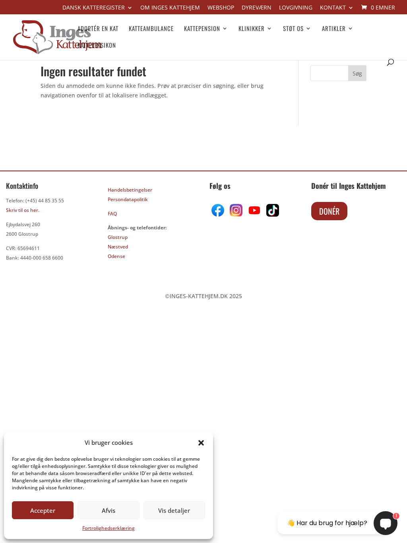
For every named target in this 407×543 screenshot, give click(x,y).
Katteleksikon (97, 45)
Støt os (293, 29)
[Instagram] (236, 214)
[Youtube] (253, 214)
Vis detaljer (174, 510)
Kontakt (333, 8)
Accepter (42, 510)
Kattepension (202, 29)
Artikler (334, 29)
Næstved (118, 246)
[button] (201, 443)
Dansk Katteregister (93, 8)
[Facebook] (218, 214)
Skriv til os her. (22, 210)
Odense (116, 256)
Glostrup (118, 237)
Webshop (220, 8)
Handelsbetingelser (130, 189)
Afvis (108, 510)
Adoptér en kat (98, 29)
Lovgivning (295, 8)
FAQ (112, 213)
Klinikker (251, 29)
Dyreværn (256, 8)
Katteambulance (151, 29)
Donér (329, 211)
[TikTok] (272, 214)
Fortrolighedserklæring (108, 528)
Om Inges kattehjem (170, 8)
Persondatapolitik (128, 199)
